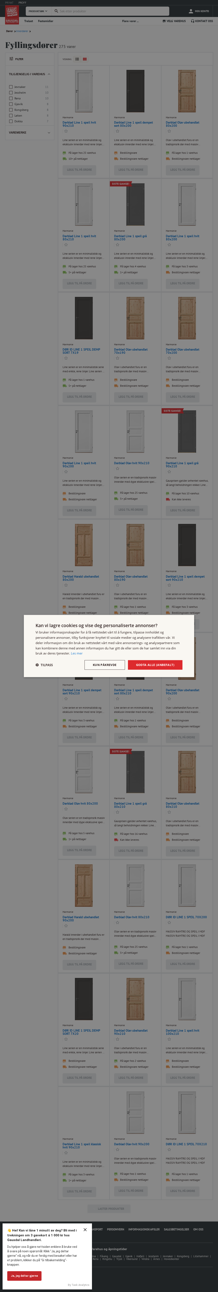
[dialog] (109, 646)
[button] (44, 665)
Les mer (77, 653)
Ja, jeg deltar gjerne (24, 1275)
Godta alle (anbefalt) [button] (155, 665)
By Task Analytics (78, 1284)
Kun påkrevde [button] (105, 665)
